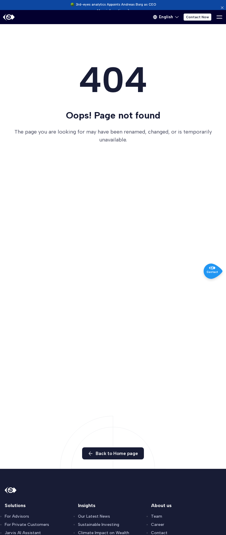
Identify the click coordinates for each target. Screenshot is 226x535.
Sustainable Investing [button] (98, 524)
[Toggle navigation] (219, 17)
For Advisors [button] (17, 516)
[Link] (9, 17)
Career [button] (157, 524)
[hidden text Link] (222, 7)
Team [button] (156, 516)
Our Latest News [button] (94, 516)
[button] (166, 17)
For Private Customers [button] (27, 524)
